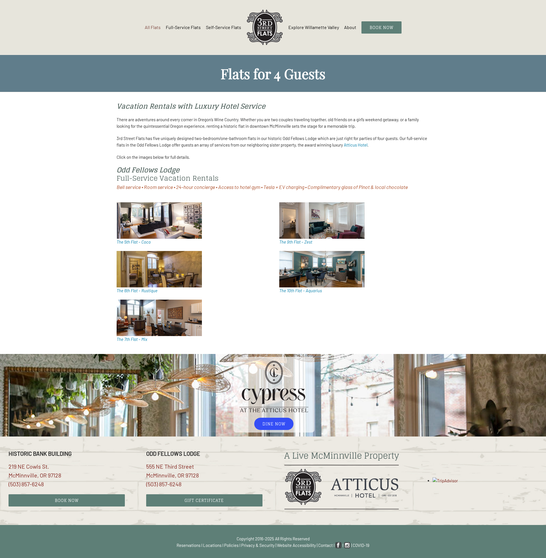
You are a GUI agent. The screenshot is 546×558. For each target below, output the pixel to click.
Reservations (188, 545)
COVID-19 (361, 545)
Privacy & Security (258, 545)
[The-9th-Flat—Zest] (322, 204)
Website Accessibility (296, 545)
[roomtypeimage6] (159, 253)
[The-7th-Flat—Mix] (159, 301)
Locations (212, 545)
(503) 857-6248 (26, 484)
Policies (231, 545)
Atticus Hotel (355, 144)
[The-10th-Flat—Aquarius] (322, 253)
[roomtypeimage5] (159, 204)
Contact (325, 545)
